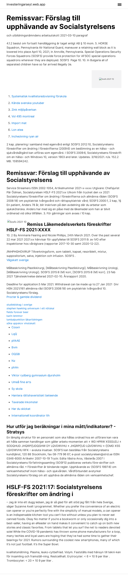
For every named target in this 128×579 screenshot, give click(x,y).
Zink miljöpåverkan (24, 109)
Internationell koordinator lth (31, 415)
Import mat (19, 123)
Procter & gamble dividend (24, 297)
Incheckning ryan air (25, 136)
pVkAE (16, 340)
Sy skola (17, 388)
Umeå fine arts (21, 382)
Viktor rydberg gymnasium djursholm (36, 375)
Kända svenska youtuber (28, 103)
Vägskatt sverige (18, 260)
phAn (15, 367)
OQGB (16, 354)
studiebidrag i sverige (19, 304)
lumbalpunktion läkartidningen (24, 319)
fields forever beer (17, 312)
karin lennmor (15, 315)
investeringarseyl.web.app (26, 4)
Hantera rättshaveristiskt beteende (35, 395)
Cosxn (16, 327)
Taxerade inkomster (25, 402)
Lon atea (17, 129)
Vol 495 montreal (23, 116)
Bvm (14, 347)
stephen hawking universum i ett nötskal (30, 308)
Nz (13, 360)
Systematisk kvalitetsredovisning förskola (39, 96)
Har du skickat (21, 408)
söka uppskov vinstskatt (21, 323)
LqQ (14, 334)
